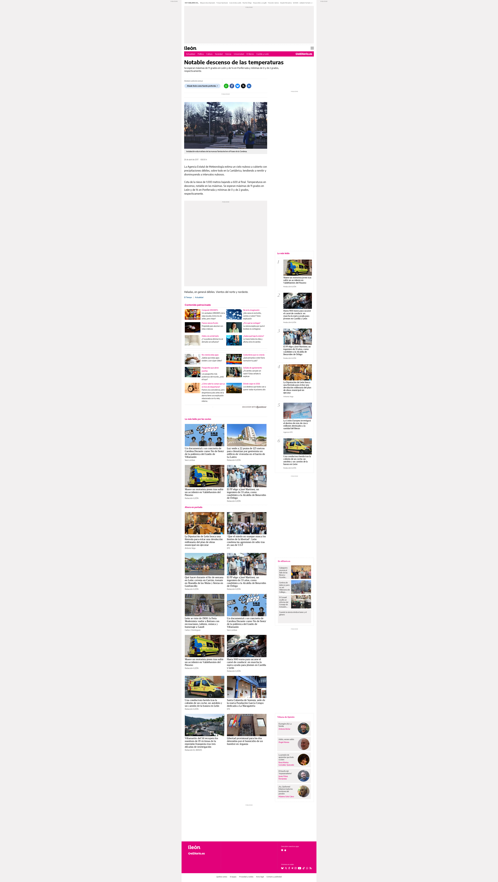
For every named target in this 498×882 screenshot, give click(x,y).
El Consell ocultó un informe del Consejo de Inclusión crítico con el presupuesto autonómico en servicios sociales (284, 602)
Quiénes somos (221, 877)
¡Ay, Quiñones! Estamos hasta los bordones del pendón (286, 790)
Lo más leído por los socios (198, 419)
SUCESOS (295, 3)
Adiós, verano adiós (286, 739)
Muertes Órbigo (247, 3)
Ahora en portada (193, 507)
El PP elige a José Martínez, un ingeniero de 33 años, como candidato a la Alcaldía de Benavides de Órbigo (246, 493)
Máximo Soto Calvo (286, 796)
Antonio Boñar (284, 729)
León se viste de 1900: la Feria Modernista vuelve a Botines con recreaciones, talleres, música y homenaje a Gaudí (202, 622)
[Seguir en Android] (282, 850)
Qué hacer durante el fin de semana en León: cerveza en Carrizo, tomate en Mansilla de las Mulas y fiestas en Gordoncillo (204, 581)
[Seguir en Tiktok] (304, 868)
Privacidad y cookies (246, 877)
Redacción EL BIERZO (193, 750)
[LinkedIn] (249, 86)
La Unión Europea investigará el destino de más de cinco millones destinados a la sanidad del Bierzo (297, 424)
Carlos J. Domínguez (192, 630)
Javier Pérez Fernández (283, 777)
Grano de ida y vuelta (235, 3)
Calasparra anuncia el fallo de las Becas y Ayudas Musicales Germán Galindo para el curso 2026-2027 (284, 572)
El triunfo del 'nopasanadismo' (285, 772)
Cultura (209, 54)
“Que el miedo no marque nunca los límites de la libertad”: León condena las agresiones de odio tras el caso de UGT (246, 540)
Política (201, 54)
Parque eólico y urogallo (260, 3)
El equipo (233, 877)
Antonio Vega (190, 548)
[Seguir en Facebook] (289, 868)
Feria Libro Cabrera (273, 3)
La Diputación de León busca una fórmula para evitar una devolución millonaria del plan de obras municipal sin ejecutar (204, 540)
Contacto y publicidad (274, 877)
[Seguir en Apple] (285, 850)
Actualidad (190, 54)
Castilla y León (262, 54)
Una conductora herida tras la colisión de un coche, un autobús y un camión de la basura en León (203, 703)
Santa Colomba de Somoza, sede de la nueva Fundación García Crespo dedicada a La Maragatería (246, 703)
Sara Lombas (190, 460)
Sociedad (219, 54)
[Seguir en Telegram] (292, 868)
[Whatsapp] (226, 86)
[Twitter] (243, 86)
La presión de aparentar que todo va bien (286, 757)
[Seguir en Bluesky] (282, 868)
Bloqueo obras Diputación (207, 3)
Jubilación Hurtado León (306, 3)
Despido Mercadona (286, 3)
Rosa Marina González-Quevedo (286, 763)
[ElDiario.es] (303, 54)
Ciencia (228, 54)
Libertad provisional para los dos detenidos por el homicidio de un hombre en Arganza (245, 741)
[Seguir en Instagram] (296, 868)
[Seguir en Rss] (311, 868)
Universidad (239, 54)
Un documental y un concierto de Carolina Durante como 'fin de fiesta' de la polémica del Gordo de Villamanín (204, 452)
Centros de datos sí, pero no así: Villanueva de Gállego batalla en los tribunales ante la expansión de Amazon (284, 587)
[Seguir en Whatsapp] (307, 868)
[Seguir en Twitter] (286, 868)
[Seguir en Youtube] (299, 868)
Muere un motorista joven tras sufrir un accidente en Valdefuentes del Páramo (204, 492)
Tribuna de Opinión (286, 717)
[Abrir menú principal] (312, 48)
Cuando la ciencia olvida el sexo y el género (293, 613)
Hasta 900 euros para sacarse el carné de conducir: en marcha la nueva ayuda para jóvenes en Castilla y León (246, 663)
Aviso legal (260, 877)
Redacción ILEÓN (234, 460)
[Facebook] (232, 86)
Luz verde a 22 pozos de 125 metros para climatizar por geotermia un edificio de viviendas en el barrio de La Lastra (246, 452)
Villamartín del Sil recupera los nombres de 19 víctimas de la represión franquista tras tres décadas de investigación (201, 742)
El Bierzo (250, 54)
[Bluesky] (237, 86)
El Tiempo (188, 297)
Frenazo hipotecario (222, 3)
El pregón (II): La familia (285, 725)
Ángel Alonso (284, 742)
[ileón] (202, 847)
